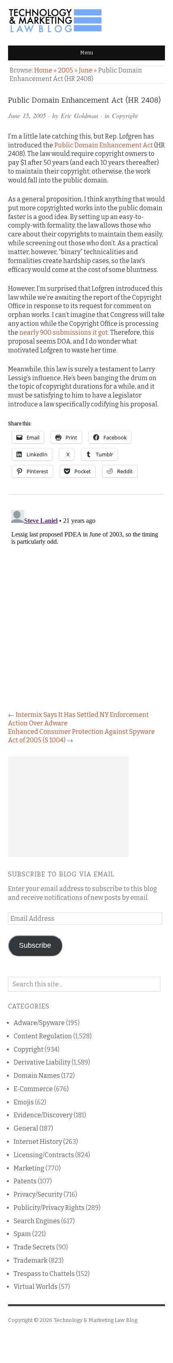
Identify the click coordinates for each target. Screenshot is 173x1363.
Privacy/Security (38, 1194)
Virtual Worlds (36, 1286)
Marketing (29, 1168)
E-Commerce (33, 1089)
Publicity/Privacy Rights (49, 1208)
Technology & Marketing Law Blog (95, 1320)
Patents (25, 1181)
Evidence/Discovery (43, 1115)
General (26, 1128)
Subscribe (35, 945)
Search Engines (37, 1221)
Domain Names (37, 1075)
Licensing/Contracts (44, 1155)
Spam (22, 1234)
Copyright (125, 115)
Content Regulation (43, 1036)
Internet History (38, 1142)
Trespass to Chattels (44, 1274)
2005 (65, 70)
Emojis (24, 1102)
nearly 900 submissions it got (63, 332)
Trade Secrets (34, 1247)
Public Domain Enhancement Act (103, 145)
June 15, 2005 (27, 115)
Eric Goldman (79, 115)
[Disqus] (86, 607)
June (86, 70)
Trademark (30, 1260)
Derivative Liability (42, 1062)
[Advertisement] (68, 806)
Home (43, 70)
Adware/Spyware (39, 1023)
